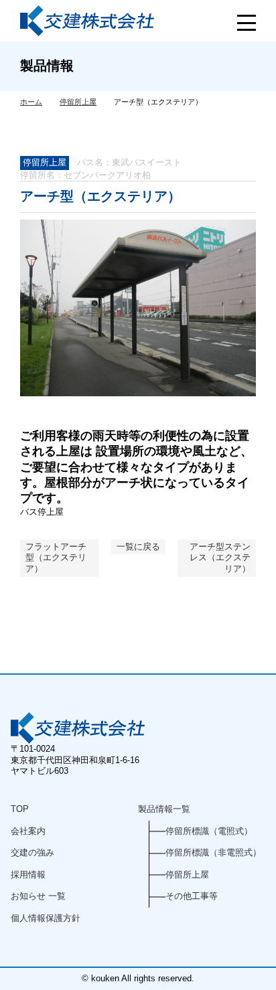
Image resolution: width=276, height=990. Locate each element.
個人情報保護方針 (45, 918)
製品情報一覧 (164, 809)
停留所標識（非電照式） (213, 852)
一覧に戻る (138, 547)
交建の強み (32, 852)
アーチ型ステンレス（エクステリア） (220, 558)
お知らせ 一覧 (38, 896)
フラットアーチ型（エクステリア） (55, 558)
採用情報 (28, 875)
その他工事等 (191, 896)
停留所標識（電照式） (209, 831)
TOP (20, 809)
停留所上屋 (44, 162)
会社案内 (28, 831)
